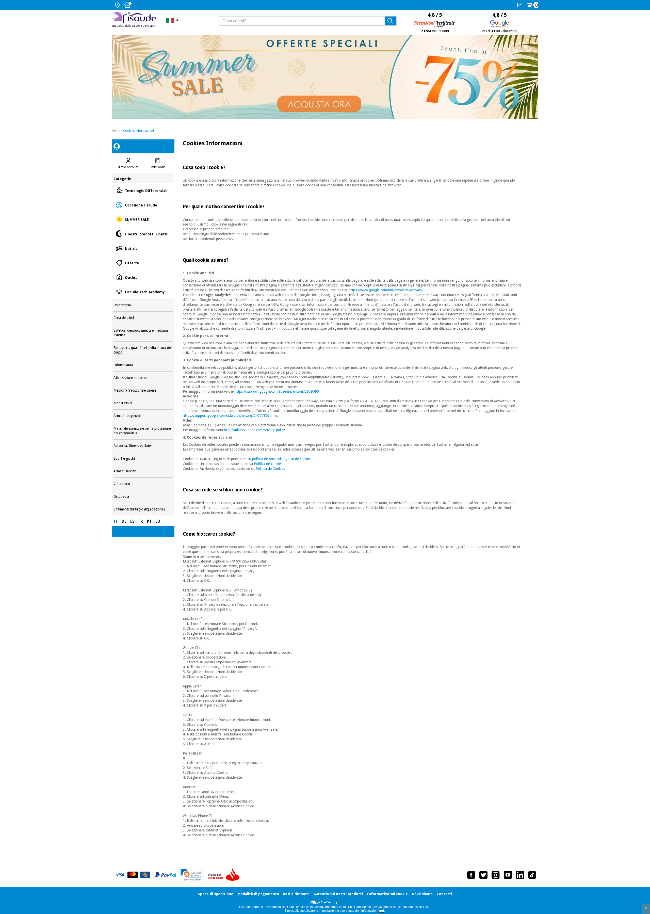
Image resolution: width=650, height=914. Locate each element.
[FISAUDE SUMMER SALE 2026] (325, 77)
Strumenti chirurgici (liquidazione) (142, 509)
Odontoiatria (142, 365)
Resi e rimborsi (296, 894)
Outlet (142, 277)
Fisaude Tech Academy (142, 291)
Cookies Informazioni (138, 131)
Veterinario (142, 484)
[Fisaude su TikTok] (532, 875)
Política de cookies (268, 464)
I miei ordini (158, 167)
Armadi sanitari (142, 471)
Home (116, 131)
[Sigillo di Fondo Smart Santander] (225, 875)
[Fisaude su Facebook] (471, 875)
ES (132, 521)
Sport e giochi (142, 458)
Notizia (142, 248)
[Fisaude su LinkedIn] (520, 875)
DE (124, 521)
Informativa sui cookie (387, 894)
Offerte (142, 262)
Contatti (444, 894)
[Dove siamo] (118, 5)
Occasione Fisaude (142, 205)
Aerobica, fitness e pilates (142, 446)
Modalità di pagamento (258, 894)
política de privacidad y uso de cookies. (282, 459)
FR (140, 521)
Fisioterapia (142, 305)
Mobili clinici (142, 403)
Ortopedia (142, 496)
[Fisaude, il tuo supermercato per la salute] (135, 20)
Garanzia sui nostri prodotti (338, 894)
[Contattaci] (520, 5)
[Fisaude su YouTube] (508, 875)
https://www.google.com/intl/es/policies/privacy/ (386, 290)
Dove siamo (422, 894)
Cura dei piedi (142, 318)
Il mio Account (128, 167)
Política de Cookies (270, 469)
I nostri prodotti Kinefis (142, 234)
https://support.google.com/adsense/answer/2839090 (277, 391)
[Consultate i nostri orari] (128, 5)
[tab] (128, 163)
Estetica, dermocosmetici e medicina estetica (142, 332)
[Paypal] (165, 874)
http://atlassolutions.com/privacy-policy (254, 430)
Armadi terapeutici (142, 416)
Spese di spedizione (215, 894)
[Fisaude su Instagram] (496, 875)
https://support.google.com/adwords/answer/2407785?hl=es (230, 415)
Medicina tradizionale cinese (142, 390)
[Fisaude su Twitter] (483, 875)
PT (149, 521)
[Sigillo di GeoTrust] (192, 875)
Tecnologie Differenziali (142, 190)
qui (381, 910)
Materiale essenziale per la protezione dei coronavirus (142, 430)
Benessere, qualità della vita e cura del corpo (142, 350)
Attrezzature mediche (142, 378)
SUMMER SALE (142, 219)
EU (157, 521)
